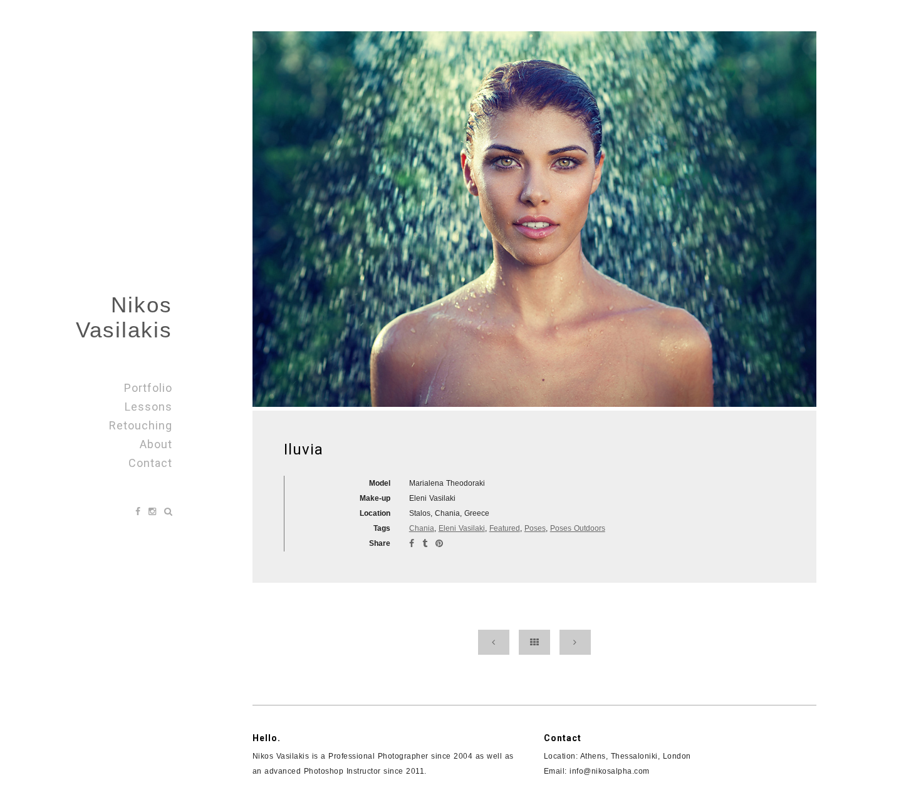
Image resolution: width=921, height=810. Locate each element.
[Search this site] (168, 511)
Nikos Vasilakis (124, 317)
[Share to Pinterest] (439, 543)
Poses (535, 528)
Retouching (140, 425)
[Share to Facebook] (413, 543)
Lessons (148, 406)
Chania (421, 528)
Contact (150, 462)
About (156, 444)
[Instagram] (153, 511)
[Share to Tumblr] (426, 543)
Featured (504, 528)
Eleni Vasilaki (462, 528)
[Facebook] (139, 511)
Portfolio (148, 387)
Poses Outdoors (577, 528)
